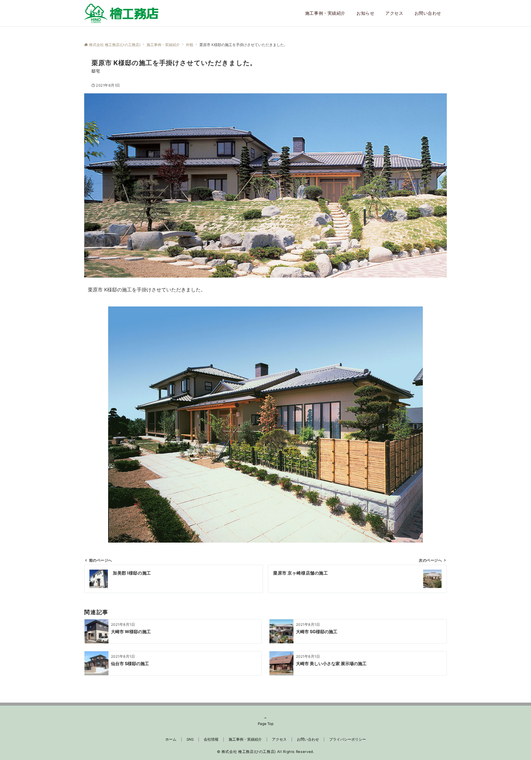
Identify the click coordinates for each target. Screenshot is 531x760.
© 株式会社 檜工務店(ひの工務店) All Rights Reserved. (265, 752)
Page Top (265, 724)
